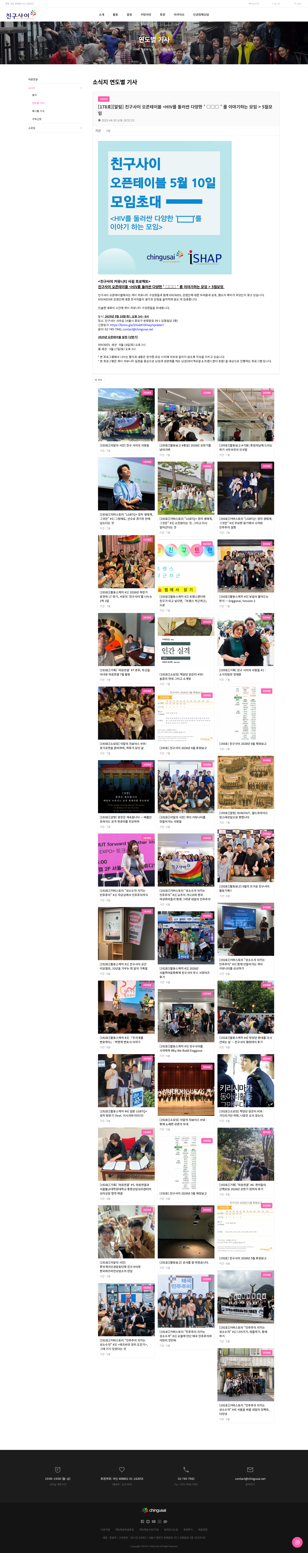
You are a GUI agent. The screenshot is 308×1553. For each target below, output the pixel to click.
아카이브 (179, 14)
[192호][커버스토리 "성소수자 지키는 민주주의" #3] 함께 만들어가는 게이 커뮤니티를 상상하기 (242, 964)
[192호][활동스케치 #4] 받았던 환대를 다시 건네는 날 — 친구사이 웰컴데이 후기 (245, 1039)
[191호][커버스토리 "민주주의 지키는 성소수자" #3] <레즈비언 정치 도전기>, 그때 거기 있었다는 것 (124, 1344)
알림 (129, 14)
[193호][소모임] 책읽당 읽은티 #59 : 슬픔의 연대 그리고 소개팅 (182, 676)
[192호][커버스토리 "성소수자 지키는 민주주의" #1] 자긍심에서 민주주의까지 (124, 892)
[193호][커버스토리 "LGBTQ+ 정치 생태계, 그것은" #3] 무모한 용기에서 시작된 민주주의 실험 (245, 522)
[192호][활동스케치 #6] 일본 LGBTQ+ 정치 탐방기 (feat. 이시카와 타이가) (123, 1113)
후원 (162, 14)
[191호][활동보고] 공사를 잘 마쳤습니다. (184, 1262)
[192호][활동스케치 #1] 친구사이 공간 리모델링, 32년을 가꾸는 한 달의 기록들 (124, 966)
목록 (99, 379)
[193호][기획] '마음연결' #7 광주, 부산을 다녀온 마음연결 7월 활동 (125, 672)
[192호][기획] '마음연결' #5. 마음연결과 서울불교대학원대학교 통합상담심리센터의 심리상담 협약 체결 (125, 1189)
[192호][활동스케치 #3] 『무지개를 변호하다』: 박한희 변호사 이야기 (121, 1039)
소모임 (55, 128)
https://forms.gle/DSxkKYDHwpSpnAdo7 (137, 325)
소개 (101, 14)
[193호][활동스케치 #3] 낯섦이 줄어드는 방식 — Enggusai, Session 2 (244, 598)
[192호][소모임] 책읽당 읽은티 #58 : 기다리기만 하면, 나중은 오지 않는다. (241, 1113)
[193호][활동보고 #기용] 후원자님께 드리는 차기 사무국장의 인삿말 (245, 447)
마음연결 (33, 79)
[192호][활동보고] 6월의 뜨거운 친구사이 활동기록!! (244, 888)
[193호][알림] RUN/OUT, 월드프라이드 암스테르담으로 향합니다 (243, 815)
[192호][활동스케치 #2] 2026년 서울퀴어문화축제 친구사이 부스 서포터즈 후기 (185, 972)
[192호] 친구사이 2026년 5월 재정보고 (183, 1193)
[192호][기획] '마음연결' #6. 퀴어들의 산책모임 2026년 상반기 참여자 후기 (242, 1187)
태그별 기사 (38, 111)
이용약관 (105, 1529)
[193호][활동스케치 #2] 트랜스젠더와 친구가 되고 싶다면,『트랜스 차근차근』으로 (184, 600)
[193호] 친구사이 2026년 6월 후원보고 (183, 748)
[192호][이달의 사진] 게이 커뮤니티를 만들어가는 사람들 (183, 819)
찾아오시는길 (171, 1529)
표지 (34, 95)
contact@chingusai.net (138, 329)
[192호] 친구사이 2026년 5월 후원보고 (242, 1258)
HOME (136, 49)
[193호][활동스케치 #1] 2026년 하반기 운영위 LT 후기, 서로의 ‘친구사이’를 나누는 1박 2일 (126, 596)
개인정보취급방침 (124, 1529)
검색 (298, 3)
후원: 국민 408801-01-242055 (19, 3)
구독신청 (36, 119)
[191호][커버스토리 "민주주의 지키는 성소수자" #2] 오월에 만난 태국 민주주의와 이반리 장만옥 (186, 1335)
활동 (115, 14)
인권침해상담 (201, 14)
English (255, 3)
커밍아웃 (146, 14)
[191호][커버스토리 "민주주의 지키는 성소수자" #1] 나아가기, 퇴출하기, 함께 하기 (243, 1331)
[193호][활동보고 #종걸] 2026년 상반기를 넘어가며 (185, 447)
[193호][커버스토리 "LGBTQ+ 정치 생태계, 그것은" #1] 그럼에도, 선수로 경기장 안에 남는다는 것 (126, 518)
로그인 (277, 3)
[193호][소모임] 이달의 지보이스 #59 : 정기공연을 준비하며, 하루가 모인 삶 (123, 745)
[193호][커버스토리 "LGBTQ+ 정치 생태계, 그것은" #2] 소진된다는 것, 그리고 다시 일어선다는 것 (186, 522)
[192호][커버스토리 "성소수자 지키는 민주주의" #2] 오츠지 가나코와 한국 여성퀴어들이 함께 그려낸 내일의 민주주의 (185, 894)
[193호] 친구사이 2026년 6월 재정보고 (242, 743)
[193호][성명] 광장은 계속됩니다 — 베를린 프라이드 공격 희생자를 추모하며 (126, 819)
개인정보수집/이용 (149, 1529)
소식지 (155, 49)
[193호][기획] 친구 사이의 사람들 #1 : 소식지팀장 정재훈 (242, 672)
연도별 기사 (169, 49)
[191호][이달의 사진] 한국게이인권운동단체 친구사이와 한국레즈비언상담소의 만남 (120, 1266)
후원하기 (188, 1529)
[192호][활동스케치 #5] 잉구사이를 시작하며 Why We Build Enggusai (181, 1048)
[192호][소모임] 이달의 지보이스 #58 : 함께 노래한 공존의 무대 (183, 1122)
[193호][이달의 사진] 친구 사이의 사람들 (124, 445)
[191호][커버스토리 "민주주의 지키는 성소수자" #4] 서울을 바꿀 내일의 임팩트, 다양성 (244, 1409)
